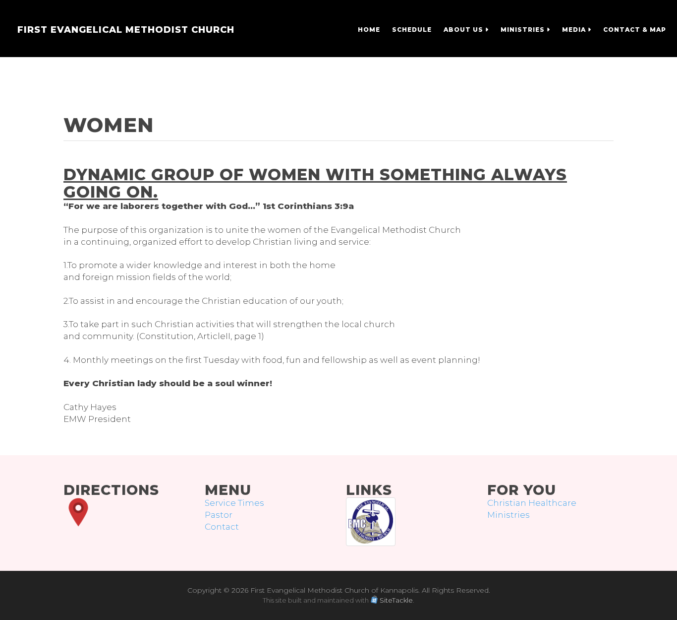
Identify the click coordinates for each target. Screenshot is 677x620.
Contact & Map (634, 29)
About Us (464, 29)
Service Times (234, 503)
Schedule (412, 29)
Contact (222, 527)
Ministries (524, 29)
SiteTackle (396, 600)
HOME (369, 29)
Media (575, 29)
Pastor (218, 515)
